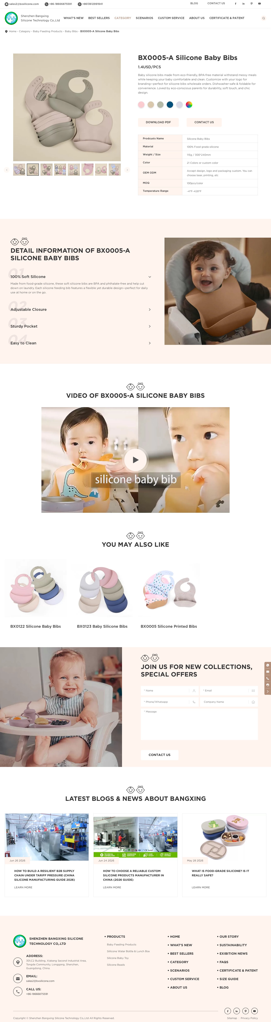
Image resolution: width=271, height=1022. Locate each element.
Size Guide (229, 979)
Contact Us (216, 3)
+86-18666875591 (60, 4)
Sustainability (233, 945)
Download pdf (158, 122)
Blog (194, 3)
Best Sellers (99, 18)
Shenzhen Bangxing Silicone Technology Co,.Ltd (59, 1018)
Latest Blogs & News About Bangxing (135, 798)
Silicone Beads (116, 964)
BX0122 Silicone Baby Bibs (35, 626)
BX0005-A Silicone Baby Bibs (99, 31)
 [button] (127, 170)
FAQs (224, 962)
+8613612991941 (92, 4)
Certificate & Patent (226, 18)
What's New (74, 18)
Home (12, 31)
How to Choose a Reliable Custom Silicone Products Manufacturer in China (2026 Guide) (133, 875)
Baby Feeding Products (47, 31)
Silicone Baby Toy (118, 958)
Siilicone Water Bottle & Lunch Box (128, 951)
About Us (197, 18)
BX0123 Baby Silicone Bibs (102, 626)
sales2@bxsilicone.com (24, 4)
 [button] (6, 170)
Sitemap (232, 1018)
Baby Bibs (71, 31)
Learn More (23, 887)
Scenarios (144, 18)
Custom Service (171, 18)
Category (24, 31)
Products (116, 936)
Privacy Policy (249, 1018)
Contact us (204, 122)
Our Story (229, 936)
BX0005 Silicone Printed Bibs (169, 626)
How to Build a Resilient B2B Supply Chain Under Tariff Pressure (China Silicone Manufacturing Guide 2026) (44, 875)
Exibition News (234, 953)
